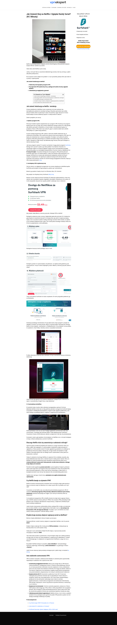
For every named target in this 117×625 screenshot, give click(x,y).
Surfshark (68, 145)
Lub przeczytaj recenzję (83, 48)
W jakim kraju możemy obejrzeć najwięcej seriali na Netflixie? (49, 101)
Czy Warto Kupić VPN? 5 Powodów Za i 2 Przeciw (41, 603)
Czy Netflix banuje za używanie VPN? (43, 99)
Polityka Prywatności (60, 615)
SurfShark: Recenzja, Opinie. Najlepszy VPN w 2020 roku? (43, 609)
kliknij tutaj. (51, 174)
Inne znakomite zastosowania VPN (42, 102)
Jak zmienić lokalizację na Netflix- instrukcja (45, 96)
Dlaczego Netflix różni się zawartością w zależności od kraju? (49, 97)
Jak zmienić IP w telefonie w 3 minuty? (39, 606)
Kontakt (52, 615)
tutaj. (40, 160)
